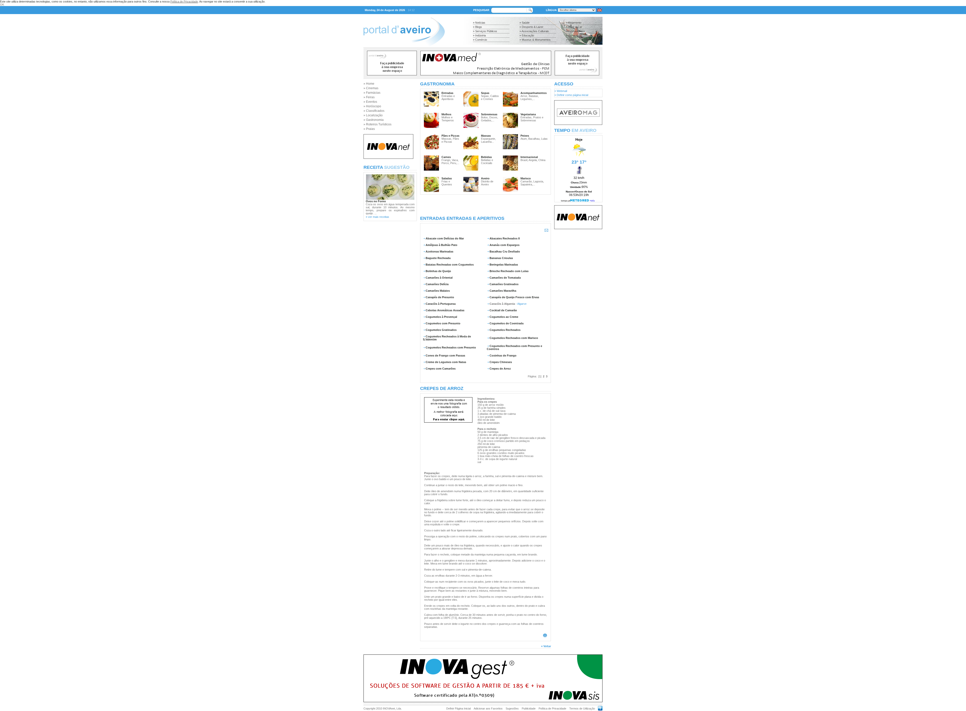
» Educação (526, 35)
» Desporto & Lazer (531, 26)
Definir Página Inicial (458, 708)
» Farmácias (372, 92)
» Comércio (480, 39)
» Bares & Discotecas (579, 35)
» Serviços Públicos (485, 31)
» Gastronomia (374, 120)
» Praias (369, 129)
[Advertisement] (485, 205)
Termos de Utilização (582, 708)
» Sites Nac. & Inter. (578, 39)
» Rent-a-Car (574, 26)
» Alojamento (573, 22)
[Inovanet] (388, 157)
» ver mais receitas (377, 216)
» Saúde (524, 22)
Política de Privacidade (184, 1)
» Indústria (479, 35)
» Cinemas (371, 88)
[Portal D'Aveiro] (404, 45)
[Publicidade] (578, 123)
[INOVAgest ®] (483, 701)
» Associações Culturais (534, 31)
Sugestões (512, 708)
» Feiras (369, 97)
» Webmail (560, 90)
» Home (369, 83)
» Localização (373, 115)
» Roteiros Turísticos (377, 124)
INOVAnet (389, 708)
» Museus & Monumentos (535, 39)
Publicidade (529, 708)
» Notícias (479, 22)
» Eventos (370, 102)
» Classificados (374, 111)
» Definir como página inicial (571, 94)
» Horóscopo (372, 106)
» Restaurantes (575, 31)
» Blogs (477, 26)
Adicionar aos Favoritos (488, 708)
